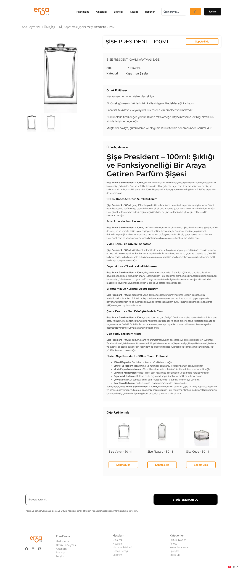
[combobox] (174, 11)
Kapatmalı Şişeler (75, 27)
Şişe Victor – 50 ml (120, 451)
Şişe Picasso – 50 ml (160, 451)
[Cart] (195, 11)
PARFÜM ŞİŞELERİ (49, 27)
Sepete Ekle (202, 41)
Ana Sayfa (28, 27)
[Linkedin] (40, 549)
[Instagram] (33, 549)
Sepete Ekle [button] (123, 464)
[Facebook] (26, 549)
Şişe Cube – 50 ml (197, 451)
